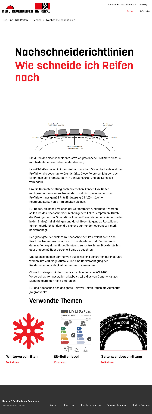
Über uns (54, 405)
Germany (143, 5)
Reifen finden (145, 11)
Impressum (69, 405)
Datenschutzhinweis (117, 405)
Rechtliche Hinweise (91, 405)
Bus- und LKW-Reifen (126, 5)
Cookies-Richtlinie (141, 405)
